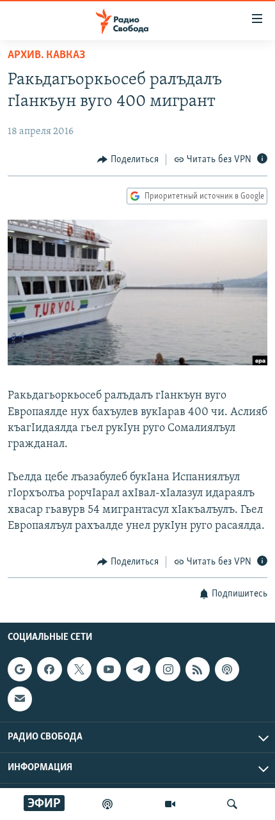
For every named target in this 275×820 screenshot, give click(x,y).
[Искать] (232, 804)
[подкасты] (107, 804)
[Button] (128, 159)
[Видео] (170, 804)
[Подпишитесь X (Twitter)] (79, 669)
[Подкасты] (227, 669)
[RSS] (197, 669)
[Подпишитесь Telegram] (138, 669)
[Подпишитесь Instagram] (167, 669)
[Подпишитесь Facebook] (49, 669)
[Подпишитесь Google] (20, 669)
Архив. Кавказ (46, 55)
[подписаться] (20, 699)
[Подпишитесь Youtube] (109, 669)
